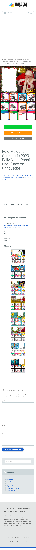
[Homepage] (18, 5)
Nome (5, 425)
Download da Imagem (18, 138)
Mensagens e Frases (12, 488)
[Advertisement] (18, 37)
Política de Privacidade (17, 542)
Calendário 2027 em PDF (18, 127)
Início (10, 542)
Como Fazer (10, 482)
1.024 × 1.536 (10, 175)
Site (5, 441)
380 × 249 (26, 175)
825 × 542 (7, 177)
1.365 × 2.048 (19, 175)
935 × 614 (14, 177)
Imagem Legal (8, 537)
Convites (9, 484)
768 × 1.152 (27, 173)
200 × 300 (20, 173)
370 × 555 (26, 177)
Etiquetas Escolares (12, 486)
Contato (25, 542)
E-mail (6, 433)
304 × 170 (20, 177)
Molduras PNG (10, 490)
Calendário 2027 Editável (18, 132)
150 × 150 (13, 173)
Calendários (9, 480)
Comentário (7, 401)
